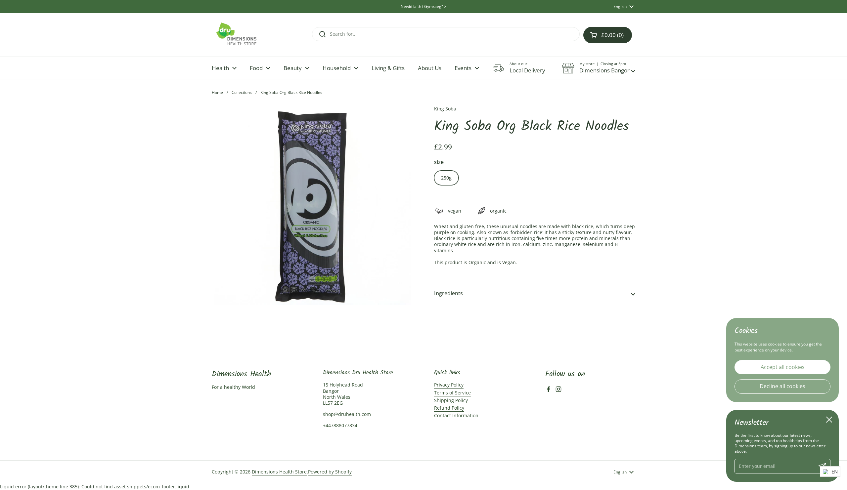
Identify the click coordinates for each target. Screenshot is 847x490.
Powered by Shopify (330, 472)
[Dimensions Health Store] (242, 35)
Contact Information (456, 415)
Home (217, 92)
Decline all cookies (782, 386)
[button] (598, 68)
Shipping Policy (451, 400)
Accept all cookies (783, 366)
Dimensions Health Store (279, 472)
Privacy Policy (449, 385)
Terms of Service (452, 392)
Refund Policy (449, 408)
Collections (242, 92)
